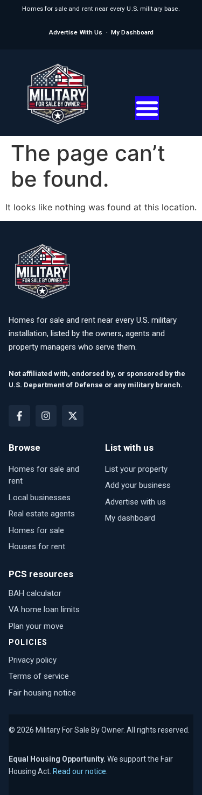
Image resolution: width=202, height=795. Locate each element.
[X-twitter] (72, 416)
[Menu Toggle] (147, 108)
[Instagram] (46, 416)
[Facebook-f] (19, 416)
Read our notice (79, 771)
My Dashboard (132, 32)
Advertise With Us (75, 32)
